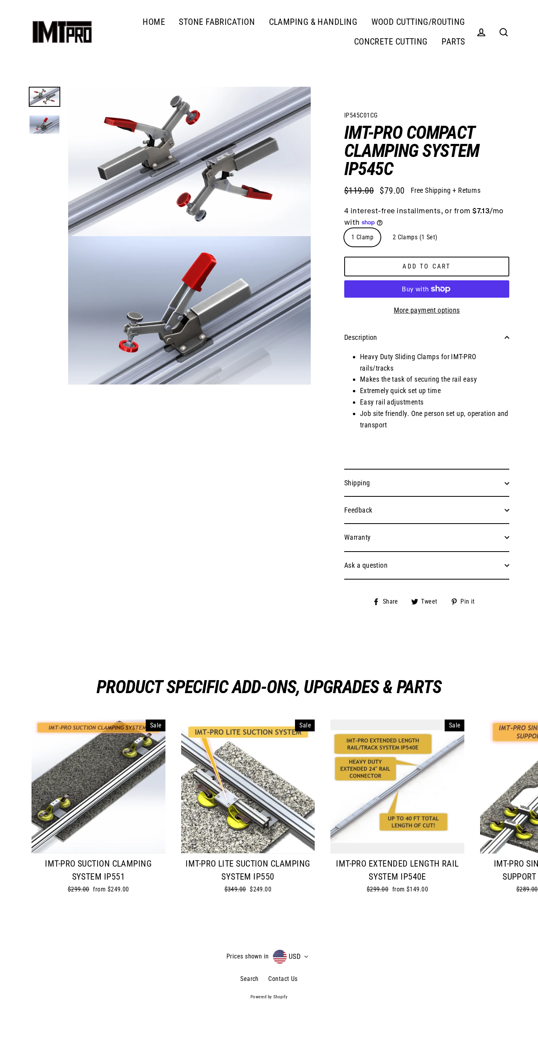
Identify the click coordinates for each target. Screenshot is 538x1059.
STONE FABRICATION (217, 22)
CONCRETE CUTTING (391, 42)
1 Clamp (362, 237)
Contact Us (283, 979)
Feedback (358, 510)
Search (249, 979)
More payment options (427, 310)
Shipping (357, 483)
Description (360, 337)
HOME (154, 22)
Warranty (357, 537)
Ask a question (366, 565)
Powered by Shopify (269, 996)
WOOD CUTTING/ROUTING (418, 22)
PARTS (453, 42)
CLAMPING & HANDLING (313, 22)
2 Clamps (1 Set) (415, 237)
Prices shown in (247, 956)
